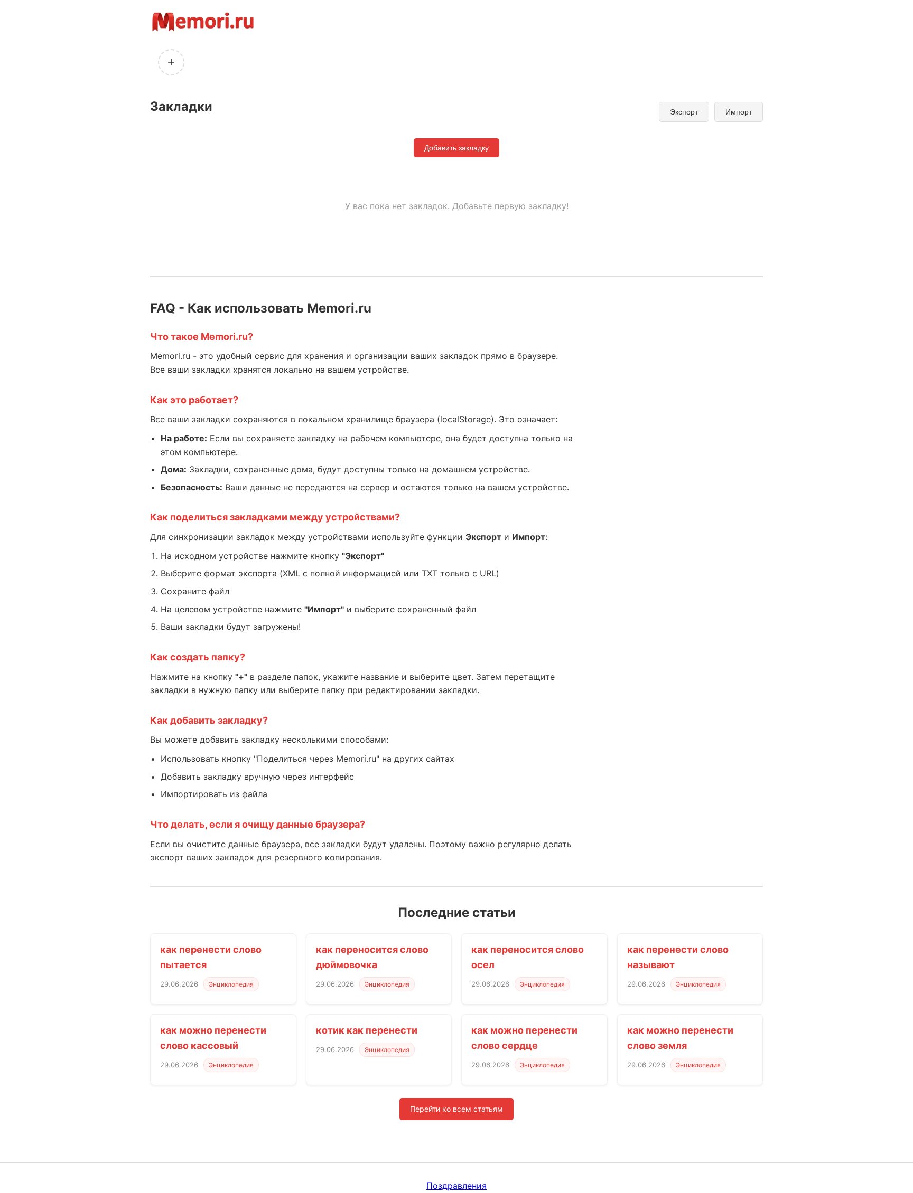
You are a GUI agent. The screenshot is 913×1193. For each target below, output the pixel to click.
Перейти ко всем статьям (456, 1108)
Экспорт (684, 112)
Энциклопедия (231, 984)
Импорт (738, 112)
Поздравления (456, 1185)
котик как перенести (366, 1030)
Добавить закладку (456, 148)
